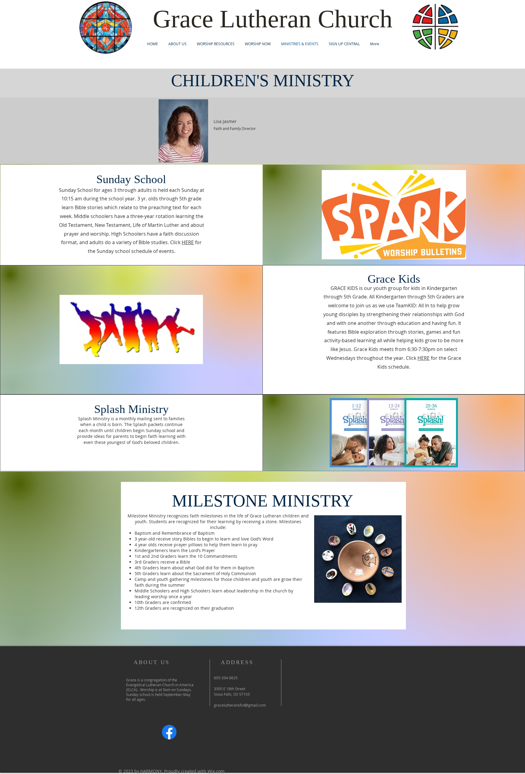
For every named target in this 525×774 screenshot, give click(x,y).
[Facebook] (169, 732)
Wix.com (216, 771)
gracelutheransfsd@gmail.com (240, 705)
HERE (188, 242)
